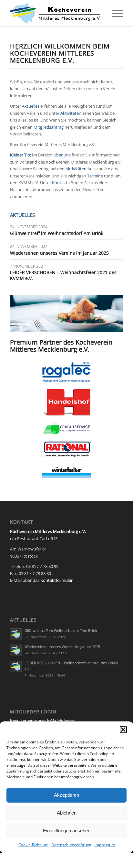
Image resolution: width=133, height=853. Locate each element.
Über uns (62, 155)
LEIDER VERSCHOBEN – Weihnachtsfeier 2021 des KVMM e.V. (63, 275)
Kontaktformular (56, 580)
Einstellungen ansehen (66, 830)
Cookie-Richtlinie (33, 845)
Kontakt (59, 183)
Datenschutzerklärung (71, 845)
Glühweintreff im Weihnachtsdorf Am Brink (56, 233)
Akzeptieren (66, 795)
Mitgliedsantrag (49, 127)
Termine (95, 176)
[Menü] (114, 13)
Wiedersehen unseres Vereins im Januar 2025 (59, 253)
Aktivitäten (70, 113)
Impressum (105, 845)
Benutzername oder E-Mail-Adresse (42, 720)
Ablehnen (67, 813)
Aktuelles (30, 106)
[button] (123, 729)
